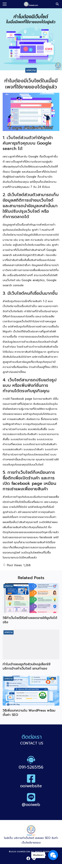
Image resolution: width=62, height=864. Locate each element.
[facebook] (28, 858)
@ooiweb (31, 804)
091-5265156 (31, 767)
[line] (34, 858)
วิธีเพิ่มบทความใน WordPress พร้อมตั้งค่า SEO (29, 712)
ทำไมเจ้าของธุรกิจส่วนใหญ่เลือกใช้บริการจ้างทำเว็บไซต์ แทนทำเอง (26, 666)
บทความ (31, 70)
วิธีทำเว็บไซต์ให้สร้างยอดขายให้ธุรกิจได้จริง (30, 620)
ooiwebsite (31, 786)
